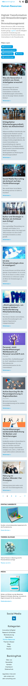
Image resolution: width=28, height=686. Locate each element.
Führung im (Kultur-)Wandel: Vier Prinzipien (12, 478)
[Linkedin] (14, 618)
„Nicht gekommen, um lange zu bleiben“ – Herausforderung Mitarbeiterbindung (13, 308)
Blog (8, 644)
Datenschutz (9, 669)
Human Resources (9, 639)
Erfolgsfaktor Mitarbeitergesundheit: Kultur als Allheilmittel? (13, 124)
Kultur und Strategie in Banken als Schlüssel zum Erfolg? (13, 218)
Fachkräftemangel (8, 57)
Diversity (20, 53)
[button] (26, 1)
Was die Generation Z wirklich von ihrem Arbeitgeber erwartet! (13, 80)
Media (9, 646)
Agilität (13, 31)
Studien (8, 649)
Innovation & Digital (8, 630)
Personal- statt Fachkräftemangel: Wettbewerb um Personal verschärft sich (13, 350)
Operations (9, 637)
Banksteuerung (9, 635)
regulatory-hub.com (9, 674)
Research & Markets (8, 632)
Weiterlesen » (7, 100)
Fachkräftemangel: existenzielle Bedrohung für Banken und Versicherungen (13, 432)
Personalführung (8, 53)
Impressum (9, 667)
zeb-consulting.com (9, 678)
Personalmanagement (9, 50)
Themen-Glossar (9, 642)
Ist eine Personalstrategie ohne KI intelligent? (13, 263)
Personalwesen (8, 46)
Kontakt (9, 664)
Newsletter (9, 662)
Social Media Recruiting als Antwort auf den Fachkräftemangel (13, 181)
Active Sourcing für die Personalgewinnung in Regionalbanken (13, 393)
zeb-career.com (9, 676)
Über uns (9, 660)
